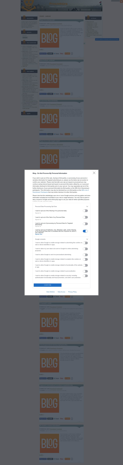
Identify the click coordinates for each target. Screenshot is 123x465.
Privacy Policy (72, 292)
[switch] (85, 210)
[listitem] (61, 206)
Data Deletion (51, 292)
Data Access (61, 292)
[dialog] (61, 232)
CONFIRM (47, 285)
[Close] (95, 173)
